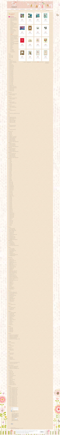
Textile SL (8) (12, 89)
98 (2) (10, 178)
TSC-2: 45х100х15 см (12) (14, 387)
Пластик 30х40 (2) (12, 150)
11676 (30, 19)
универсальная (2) (13, 110)
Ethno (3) (11, 378)
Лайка (11, 34)
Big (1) (11, 63)
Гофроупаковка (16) (13, 117)
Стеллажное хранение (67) (14, 366)
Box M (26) (11, 56)
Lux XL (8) (11, 83)
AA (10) (11, 179)
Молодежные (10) (12, 237)
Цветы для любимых (14, 43)
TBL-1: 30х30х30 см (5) (13, 398)
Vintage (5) (11, 376)
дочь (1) (11, 322)
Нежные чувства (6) (13, 295)
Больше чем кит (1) (13, 260)
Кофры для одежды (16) (13, 367)
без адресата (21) (12, 307)
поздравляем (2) (12, 255)
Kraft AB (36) (12, 65)
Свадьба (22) (12, 232)
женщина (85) (12, 313)
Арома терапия (13, 17)
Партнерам (28, 9)
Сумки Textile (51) (12, 122)
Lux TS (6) (11, 82)
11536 (45, 44)
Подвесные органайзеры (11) (14, 368)
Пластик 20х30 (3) (12, 140)
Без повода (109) (12, 229)
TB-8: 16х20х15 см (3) (13, 401)
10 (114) (11, 164)
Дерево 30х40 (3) (12, 149)
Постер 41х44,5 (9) (13, 153)
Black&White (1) (12, 288)
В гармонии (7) (12, 294)
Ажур (11, 21)
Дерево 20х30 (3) (12, 139)
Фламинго (12, 42)
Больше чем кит (13, 23)
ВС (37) (11, 133)
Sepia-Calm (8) (12, 300)
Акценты (12, 22)
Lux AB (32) (11, 71)
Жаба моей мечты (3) (13, 264)
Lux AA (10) (11, 70)
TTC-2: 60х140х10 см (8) (13, 389)
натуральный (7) (12, 359)
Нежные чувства (13, 37)
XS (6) (11, 225)
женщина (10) (12, 308)
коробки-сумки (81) (13, 129)
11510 (22, 56)
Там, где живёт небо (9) (13, 293)
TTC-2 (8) (11, 223)
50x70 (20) (11, 331)
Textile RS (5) (12, 88)
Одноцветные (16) (12, 126)
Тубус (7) (11, 60)
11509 (30, 56)
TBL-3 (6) (11, 212)
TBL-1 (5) (11, 210)
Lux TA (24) (11, 80)
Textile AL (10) (12, 213)
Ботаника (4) (12, 296)
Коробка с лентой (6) (13, 62)
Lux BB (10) (11, 73)
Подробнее (27, 432)
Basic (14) (11, 372)
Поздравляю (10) (12, 236)
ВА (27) (11, 134)
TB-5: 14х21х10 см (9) (13, 388)
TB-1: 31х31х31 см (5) (13, 395)
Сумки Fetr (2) (12, 119)
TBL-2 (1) (11, 211)
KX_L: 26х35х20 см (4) (13, 399)
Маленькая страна (14, 35)
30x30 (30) (11, 328)
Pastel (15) (11, 371)
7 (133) (11, 161)
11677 (22, 19)
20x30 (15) (11, 327)
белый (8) (11, 357)
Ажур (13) (11, 258)
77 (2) (10, 177)
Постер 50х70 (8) (12, 154)
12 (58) (11, 165)
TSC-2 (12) (11, 221)
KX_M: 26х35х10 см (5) (13, 392)
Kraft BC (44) (12, 186)
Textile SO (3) (12, 217)
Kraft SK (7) (11, 67)
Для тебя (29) (12, 231)
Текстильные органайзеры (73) (15, 362)
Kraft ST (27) (12, 68)
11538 (38, 44)
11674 (45, 19)
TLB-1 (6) (11, 218)
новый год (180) (12, 228)
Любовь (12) (12, 235)
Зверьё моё (12, 29)
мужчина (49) (12, 314)
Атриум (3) (11, 297)
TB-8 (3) (11, 208)
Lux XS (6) (11, 84)
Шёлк (11, 48)
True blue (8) (12, 301)
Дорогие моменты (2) (13, 262)
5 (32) (10, 160)
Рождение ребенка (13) (13, 234)
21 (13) (11, 170)
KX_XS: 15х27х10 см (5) (13, 394)
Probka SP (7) (12, 85)
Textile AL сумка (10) (13, 86)
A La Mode (12, 50)
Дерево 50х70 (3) (12, 155)
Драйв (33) (11, 263)
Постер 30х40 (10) (12, 148)
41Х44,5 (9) (11, 330)
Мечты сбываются (14, 36)
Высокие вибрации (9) (13, 292)
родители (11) (12, 316)
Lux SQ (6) (11, 75)
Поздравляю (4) (12, 253)
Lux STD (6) (11, 78)
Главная (12, 9)
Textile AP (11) (12, 214)
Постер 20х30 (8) (12, 138)
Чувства (12, 44)
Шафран (11, 47)
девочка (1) (11, 324)
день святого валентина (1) (14, 245)
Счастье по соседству (14, 41)
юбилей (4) (11, 252)
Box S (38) (11, 57)
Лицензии (34, 9)
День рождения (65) (13, 230)
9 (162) (11, 163)
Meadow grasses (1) (13, 384)
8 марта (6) (11, 241)
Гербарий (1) (12, 261)
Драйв (11, 28)
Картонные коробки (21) (13, 363)
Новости (17, 9)
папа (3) (11, 320)
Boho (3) (11, 377)
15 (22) (11, 167)
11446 (45, 56)
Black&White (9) (12, 298)
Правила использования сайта (15, 428)
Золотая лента (13, 30)
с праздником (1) (12, 244)
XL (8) (10, 224)
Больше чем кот (13, 24)
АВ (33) (11, 132)
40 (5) (10, 173)
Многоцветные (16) (13, 125)
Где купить (44, 9)
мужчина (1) (11, 309)
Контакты (47, 10)
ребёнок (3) (11, 318)
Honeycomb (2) (12, 381)
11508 (38, 56)
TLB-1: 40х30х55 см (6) (13, 391)
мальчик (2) (11, 321)
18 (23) (11, 168)
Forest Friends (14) (13, 375)
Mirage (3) (11, 380)
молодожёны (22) (12, 315)
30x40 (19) (11, 329)
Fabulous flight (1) (12, 383)
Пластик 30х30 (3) (12, 144)
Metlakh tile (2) (12, 382)
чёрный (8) (11, 358)
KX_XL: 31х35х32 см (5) (13, 393)
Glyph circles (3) (12, 379)
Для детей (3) (12, 242)
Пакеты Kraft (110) (12, 120)
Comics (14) (11, 374)
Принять (42, 431)
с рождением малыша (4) (14, 254)
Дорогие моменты (13, 27)
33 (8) (10, 171)
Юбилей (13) (12, 233)
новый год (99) (12, 248)
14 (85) (11, 166)
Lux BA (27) (11, 72)
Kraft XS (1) (11, 69)
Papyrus (12, 16)
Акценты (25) (12, 259)
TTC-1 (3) (11, 222)
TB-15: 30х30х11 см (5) (13, 397)
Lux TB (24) (11, 81)
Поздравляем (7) (12, 238)
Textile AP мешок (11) (13, 87)
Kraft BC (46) (12, 66)
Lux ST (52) (11, 77)
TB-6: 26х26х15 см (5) (13, 396)
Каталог (39, 9)
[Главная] (13, 4)
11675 (38, 19)
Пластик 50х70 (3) (12, 156)
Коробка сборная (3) (13, 61)
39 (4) (10, 172)
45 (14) (11, 175)
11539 (30, 44)
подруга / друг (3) (12, 319)
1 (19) (10, 159)
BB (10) (11, 180)
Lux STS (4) (11, 79)
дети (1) (11, 323)
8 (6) (10, 162)
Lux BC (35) (11, 74)
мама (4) (11, 317)
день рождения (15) (13, 250)
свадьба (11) (12, 251)
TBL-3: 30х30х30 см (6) (13, 390)
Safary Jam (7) (12, 299)
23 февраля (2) (12, 243)
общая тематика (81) (13, 107)
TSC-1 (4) (11, 220)
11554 (22, 44)
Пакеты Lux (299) (12, 121)
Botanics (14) (12, 373)
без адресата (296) (13, 312)
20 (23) (11, 169)
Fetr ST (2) (11, 64)
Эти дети (12, 49)
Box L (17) (11, 55)
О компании (22, 9)
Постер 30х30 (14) (12, 145)
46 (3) (10, 176)
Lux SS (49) (11, 76)
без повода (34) (12, 249)
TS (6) (11, 219)
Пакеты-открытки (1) (13, 118)
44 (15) (11, 174)
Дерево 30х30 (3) (12, 143)
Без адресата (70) (12, 304)
